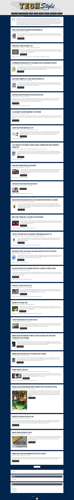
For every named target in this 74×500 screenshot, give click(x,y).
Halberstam (32, 313)
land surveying (25, 279)
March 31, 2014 (23, 64)
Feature (38, 47)
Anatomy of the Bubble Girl (20, 303)
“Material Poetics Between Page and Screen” (25, 184)
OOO (33, 56)
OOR (34, 56)
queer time (23, 177)
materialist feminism (27, 105)
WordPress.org (14, 491)
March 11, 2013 (23, 339)
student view (21, 138)
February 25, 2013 (23, 371)
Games (29, 227)
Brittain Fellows (19, 296)
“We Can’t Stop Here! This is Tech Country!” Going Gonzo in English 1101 (32, 234)
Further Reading (33, 388)
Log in (13, 486)
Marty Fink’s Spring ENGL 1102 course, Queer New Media (27, 217)
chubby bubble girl (18, 313)
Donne (27, 313)
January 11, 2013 (23, 418)
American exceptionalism (19, 279)
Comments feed (14, 489)
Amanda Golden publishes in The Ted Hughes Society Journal (29, 354)
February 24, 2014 (23, 129)
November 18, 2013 (24, 218)
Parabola (36, 496)
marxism (23, 105)
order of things (32, 380)
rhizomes (27, 177)
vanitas (49, 56)
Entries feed (14, 488)
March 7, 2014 (23, 113)
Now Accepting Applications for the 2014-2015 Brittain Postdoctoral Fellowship (35, 200)
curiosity (17, 56)
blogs (16, 296)
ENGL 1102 (26, 227)
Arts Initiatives (29, 129)
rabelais (35, 380)
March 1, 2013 (23, 355)
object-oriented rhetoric (28, 56)
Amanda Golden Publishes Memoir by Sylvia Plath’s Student (29, 454)
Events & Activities (29, 64)
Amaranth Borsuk (18, 193)
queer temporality (39, 313)
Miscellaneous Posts (31, 304)
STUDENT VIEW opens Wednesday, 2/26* (22, 128)
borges (18, 380)
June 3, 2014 (22, 31)
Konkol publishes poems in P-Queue (22, 432)
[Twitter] (37, 498)
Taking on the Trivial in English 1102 (22, 46)
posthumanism (43, 56)
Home (13, 16)
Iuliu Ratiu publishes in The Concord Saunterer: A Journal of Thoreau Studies (34, 268)
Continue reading (21, 38)
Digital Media (17, 227)
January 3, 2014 (23, 201)
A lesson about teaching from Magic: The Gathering (26, 112)
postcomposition (38, 56)
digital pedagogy (22, 227)
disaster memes (19, 177)
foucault (28, 380)
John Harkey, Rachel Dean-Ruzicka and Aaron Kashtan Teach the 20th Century (34, 251)
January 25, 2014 (23, 185)
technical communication (19, 159)
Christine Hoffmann (16, 31)
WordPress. (41, 496)
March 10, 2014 (23, 96)
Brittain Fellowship (29, 201)
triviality (46, 56)
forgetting (29, 313)
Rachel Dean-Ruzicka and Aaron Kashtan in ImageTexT (27, 30)
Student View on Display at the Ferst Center (24, 320)
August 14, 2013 (23, 287)
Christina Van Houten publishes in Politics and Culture (27, 95)
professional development (30, 296)
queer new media (32, 227)
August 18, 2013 (23, 270)
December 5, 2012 (23, 434)
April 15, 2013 (23, 321)
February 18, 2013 (23, 388)
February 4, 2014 (23, 167)
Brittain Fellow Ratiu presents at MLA (23, 417)
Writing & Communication (38, 296)
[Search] (61, 472)
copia (16, 177)
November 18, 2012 (24, 455)
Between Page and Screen (24, 193)
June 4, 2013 (22, 304)
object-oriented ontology (21, 56)
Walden (31, 279)
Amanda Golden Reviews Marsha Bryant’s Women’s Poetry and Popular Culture (34, 387)
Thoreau (28, 279)
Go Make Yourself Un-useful (20, 370)
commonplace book (22, 380)
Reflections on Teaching (45, 371)
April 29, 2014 (23, 47)
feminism (20, 105)
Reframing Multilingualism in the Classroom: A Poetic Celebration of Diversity (34, 63)
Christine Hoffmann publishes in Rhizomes (24, 165)
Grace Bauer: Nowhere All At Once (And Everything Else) (28, 79)
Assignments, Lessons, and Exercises (31, 47)
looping (36, 313)
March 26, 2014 (23, 80)
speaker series (31, 193)
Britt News (26, 31)
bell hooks (17, 105)
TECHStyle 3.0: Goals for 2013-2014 (22, 285)
